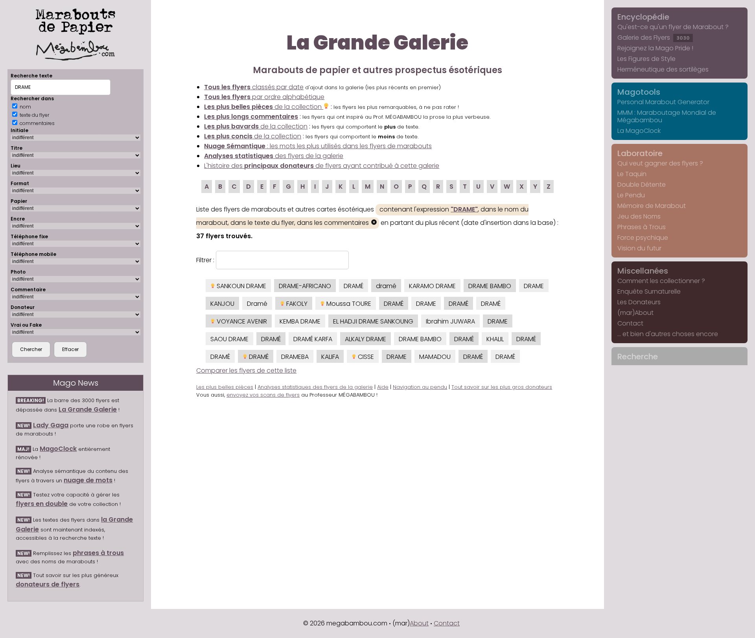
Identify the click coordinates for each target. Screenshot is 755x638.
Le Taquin (631, 173)
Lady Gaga (50, 425)
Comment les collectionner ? (661, 280)
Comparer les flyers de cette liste (246, 370)
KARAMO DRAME (432, 286)
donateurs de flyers (47, 584)
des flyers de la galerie (273, 155)
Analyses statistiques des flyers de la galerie (315, 387)
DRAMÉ (353, 286)
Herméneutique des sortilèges (663, 69)
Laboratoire (640, 153)
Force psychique (642, 237)
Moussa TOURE (348, 303)
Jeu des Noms (639, 216)
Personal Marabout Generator (663, 102)
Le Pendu (631, 195)
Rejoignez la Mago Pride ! (655, 48)
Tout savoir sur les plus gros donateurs (501, 387)
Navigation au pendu (420, 387)
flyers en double (42, 503)
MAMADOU (435, 356)
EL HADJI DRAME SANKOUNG (373, 321)
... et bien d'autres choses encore (667, 333)
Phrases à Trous (641, 227)
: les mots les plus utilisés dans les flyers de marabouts (318, 146)
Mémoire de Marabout (651, 205)
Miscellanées (642, 270)
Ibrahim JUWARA (450, 321)
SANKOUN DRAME (240, 286)
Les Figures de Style (646, 58)
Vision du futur (639, 248)
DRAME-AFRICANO (305, 286)
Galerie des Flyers (653, 37)
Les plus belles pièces (224, 387)
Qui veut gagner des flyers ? (660, 163)
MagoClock (58, 448)
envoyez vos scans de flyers (263, 395)
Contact (630, 323)
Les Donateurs (639, 302)
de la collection (263, 106)
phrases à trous (98, 552)
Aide (383, 387)
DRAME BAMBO (489, 286)
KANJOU (222, 303)
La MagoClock (639, 130)
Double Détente (641, 184)
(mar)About (635, 312)
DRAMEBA (295, 356)
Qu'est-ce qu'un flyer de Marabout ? (673, 26)
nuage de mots (88, 480)
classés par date (254, 87)
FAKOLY (296, 303)
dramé (386, 286)
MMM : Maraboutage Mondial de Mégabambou (666, 116)
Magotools (638, 91)
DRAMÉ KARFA (312, 339)
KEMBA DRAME (300, 321)
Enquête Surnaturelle (649, 291)
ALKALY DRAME (365, 339)
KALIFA (330, 356)
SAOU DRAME (229, 339)
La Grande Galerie (88, 409)
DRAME (534, 286)
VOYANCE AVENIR (241, 321)
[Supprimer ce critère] (374, 223)
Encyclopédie (643, 16)
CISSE (365, 356)
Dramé (257, 303)
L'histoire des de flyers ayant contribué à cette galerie (321, 165)
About (419, 623)
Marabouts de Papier (75, 20)
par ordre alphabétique (264, 96)
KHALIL (495, 339)
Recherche (637, 356)
